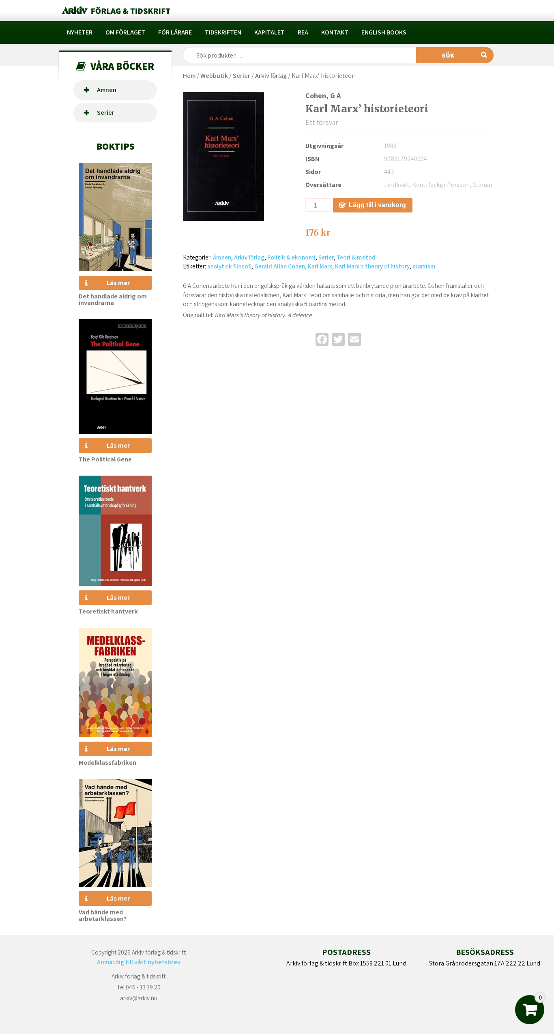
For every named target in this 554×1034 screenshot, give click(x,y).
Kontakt (334, 32)
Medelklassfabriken (107, 762)
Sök (448, 55)
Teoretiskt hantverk (108, 611)
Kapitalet (269, 32)
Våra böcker (122, 66)
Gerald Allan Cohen (279, 266)
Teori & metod (356, 257)
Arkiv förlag (271, 75)
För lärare (175, 32)
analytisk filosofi (229, 266)
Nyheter (79, 32)
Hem (189, 75)
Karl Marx (320, 266)
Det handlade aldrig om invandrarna (113, 299)
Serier (105, 112)
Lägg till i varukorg (377, 205)
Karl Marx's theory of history (372, 266)
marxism (424, 266)
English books (383, 32)
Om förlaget (125, 32)
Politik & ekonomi (291, 257)
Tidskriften (223, 32)
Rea (303, 32)
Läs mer (118, 283)
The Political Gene (105, 459)
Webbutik (214, 75)
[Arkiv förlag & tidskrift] (115, 10)
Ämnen (106, 90)
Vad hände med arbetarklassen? (103, 915)
